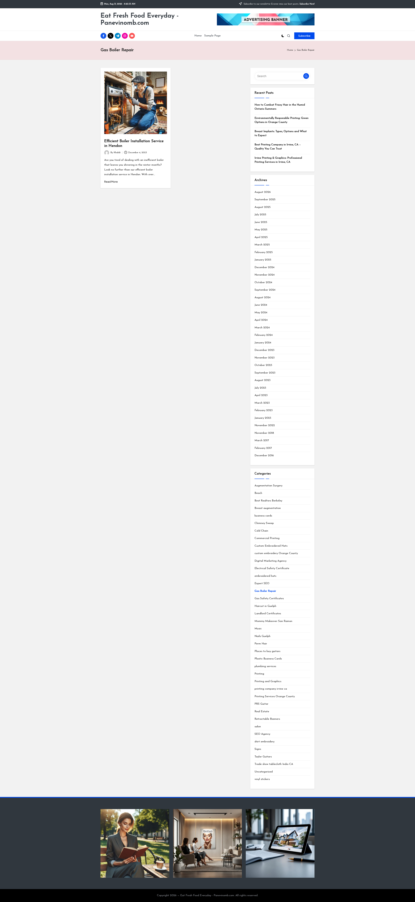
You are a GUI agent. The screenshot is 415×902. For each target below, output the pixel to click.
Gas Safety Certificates (269, 598)
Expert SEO (262, 583)
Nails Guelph (262, 636)
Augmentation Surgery (268, 485)
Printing (259, 673)
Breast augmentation (268, 508)
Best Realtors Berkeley (268, 500)
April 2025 (261, 237)
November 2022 (265, 425)
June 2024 (261, 305)
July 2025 (260, 214)
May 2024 (261, 312)
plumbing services (265, 666)
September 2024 (265, 290)
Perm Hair (261, 643)
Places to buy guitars (267, 651)
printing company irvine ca (271, 688)
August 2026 (263, 192)
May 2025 (261, 229)
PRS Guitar (261, 704)
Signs (258, 749)
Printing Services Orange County (275, 696)
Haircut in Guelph (265, 606)
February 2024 (264, 335)
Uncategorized (264, 771)
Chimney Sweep (264, 523)
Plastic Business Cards (268, 658)
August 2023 (263, 380)
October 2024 (263, 282)
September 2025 (265, 199)
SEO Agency (262, 734)
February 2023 (264, 410)
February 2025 (264, 252)
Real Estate (262, 711)
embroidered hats (265, 576)
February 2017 (263, 448)
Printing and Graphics (268, 681)
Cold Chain (261, 530)
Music (258, 628)
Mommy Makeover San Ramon (273, 621)
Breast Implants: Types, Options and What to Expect (281, 133)
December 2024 (264, 267)
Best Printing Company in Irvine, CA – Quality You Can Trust (278, 146)
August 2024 (263, 297)
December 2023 (264, 350)
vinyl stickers (262, 779)
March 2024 (262, 327)
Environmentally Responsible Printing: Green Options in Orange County (281, 120)
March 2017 (262, 440)
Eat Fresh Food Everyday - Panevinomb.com (140, 19)
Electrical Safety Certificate (272, 568)
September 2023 (265, 372)
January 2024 (263, 342)
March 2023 (262, 403)
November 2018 (264, 433)
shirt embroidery (264, 741)
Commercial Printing (267, 538)
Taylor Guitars (263, 756)
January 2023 (263, 418)
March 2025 (262, 244)
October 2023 (263, 365)
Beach (258, 493)
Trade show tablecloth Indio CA (274, 764)
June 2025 (261, 222)
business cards (263, 515)
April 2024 (261, 320)
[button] (304, 35)
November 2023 (265, 357)
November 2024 (265, 274)
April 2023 (261, 395)
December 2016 (264, 455)
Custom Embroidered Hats (271, 546)
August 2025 (263, 207)
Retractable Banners (267, 719)
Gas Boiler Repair (265, 591)
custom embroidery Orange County (276, 553)
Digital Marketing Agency (270, 561)
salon (258, 726)
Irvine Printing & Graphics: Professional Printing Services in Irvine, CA (278, 160)
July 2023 (260, 387)
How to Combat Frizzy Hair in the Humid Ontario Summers (280, 106)
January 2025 (263, 259)
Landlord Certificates (268, 613)
